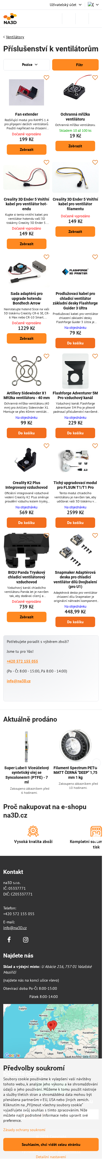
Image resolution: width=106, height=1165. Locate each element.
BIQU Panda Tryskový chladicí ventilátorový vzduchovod (26, 577)
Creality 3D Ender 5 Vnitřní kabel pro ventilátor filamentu (75, 204)
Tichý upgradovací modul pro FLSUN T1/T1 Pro (75, 485)
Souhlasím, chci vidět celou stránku (51, 1144)
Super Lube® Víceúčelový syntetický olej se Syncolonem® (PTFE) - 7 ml (26, 775)
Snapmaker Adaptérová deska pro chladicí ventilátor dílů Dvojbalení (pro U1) (75, 579)
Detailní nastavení (51, 1156)
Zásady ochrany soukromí (24, 1129)
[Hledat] (68, 18)
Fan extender (26, 114)
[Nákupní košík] (82, 18)
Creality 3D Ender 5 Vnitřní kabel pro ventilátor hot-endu (26, 204)
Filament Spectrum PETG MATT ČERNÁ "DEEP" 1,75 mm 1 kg (75, 773)
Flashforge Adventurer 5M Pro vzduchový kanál (75, 395)
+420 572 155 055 (22, 661)
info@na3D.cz (18, 680)
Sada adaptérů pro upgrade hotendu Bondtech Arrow (27, 298)
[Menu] (95, 18)
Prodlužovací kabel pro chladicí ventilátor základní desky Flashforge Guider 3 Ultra (75, 300)
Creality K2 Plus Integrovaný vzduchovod (26, 485)
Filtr (79, 64)
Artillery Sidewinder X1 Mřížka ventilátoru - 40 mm (27, 395)
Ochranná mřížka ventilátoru (75, 116)
